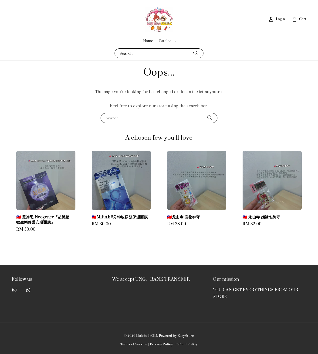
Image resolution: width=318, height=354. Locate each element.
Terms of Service (133, 344)
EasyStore (186, 336)
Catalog (165, 41)
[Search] (195, 53)
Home (148, 41)
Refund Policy (187, 344)
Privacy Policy (161, 344)
